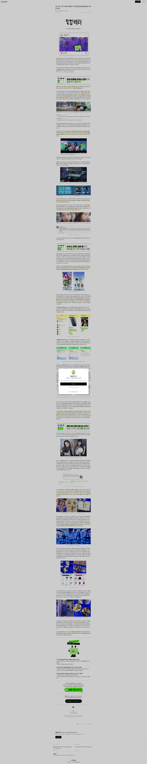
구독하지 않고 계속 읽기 (74, 387)
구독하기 (73, 384)
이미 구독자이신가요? (73, 391)
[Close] (86, 370)
